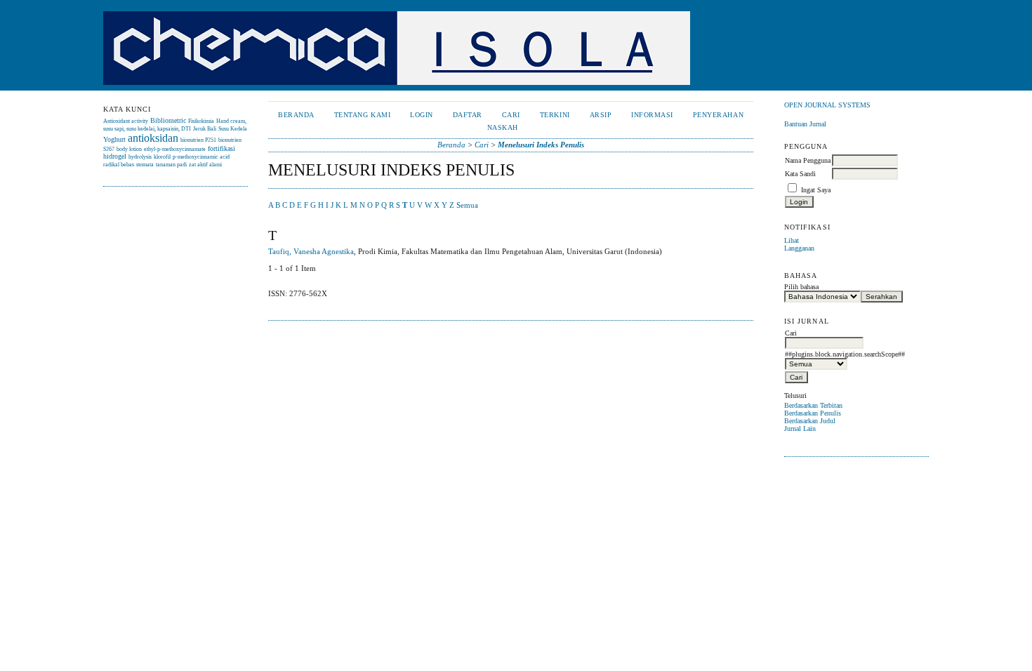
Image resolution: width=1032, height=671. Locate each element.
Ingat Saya (816, 190)
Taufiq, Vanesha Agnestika (311, 251)
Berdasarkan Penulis (812, 413)
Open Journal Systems (827, 105)
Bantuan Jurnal (805, 124)
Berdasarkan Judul (809, 421)
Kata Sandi (800, 174)
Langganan (799, 248)
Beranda (296, 115)
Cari (511, 115)
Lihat (791, 240)
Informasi (652, 115)
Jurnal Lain (800, 428)
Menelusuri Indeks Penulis (541, 144)
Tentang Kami (362, 115)
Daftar (467, 115)
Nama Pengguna (808, 160)
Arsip (601, 115)
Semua (467, 205)
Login (421, 115)
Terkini (555, 115)
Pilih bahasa (801, 287)
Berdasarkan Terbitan (813, 405)
